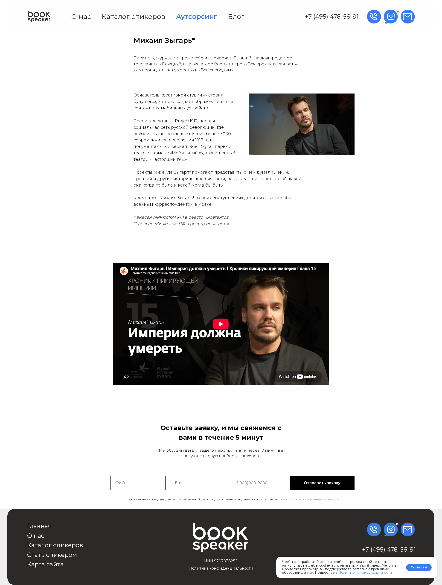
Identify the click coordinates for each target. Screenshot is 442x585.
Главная (39, 525)
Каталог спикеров (133, 16)
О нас (81, 16)
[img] (39, 16)
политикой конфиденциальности (312, 499)
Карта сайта (45, 564)
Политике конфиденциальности (365, 572)
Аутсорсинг (196, 16)
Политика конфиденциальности (221, 568)
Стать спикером (52, 554)
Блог (236, 16)
